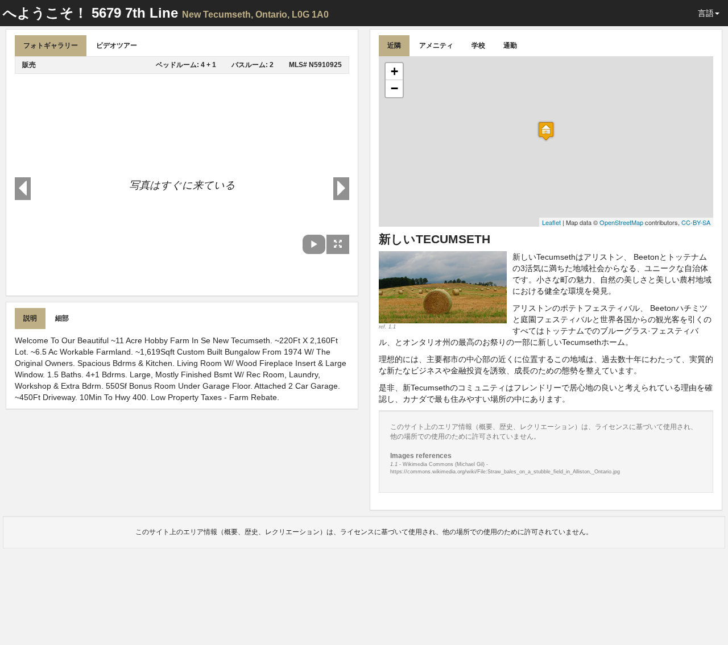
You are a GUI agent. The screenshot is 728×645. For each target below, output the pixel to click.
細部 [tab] (62, 318)
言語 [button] (706, 13)
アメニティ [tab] (436, 45)
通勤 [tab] (510, 45)
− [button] (394, 88)
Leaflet (551, 222)
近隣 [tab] (394, 45)
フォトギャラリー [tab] (50, 45)
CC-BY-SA (695, 222)
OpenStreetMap (621, 222)
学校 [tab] (478, 45)
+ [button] (394, 71)
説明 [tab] (30, 318)
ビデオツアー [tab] (116, 45)
